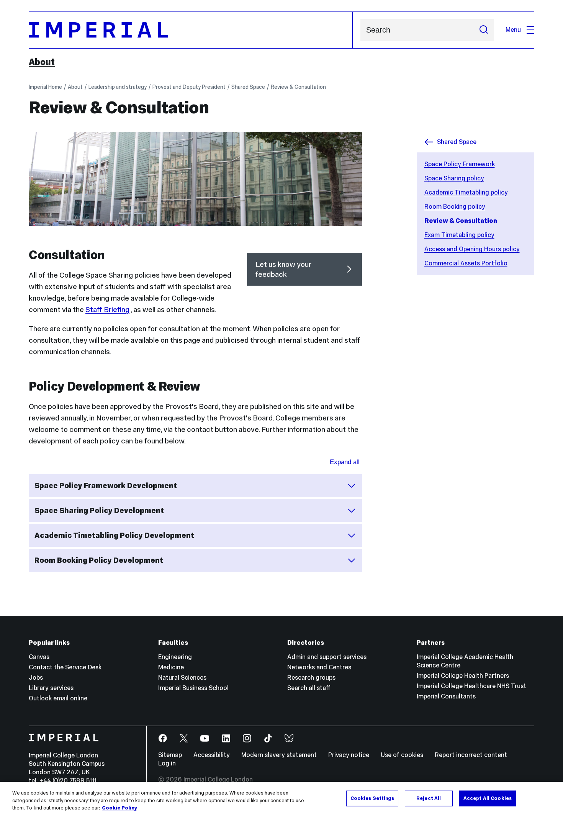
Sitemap (170, 755)
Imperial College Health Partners (463, 676)
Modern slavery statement (279, 755)
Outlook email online (58, 698)
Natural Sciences (182, 678)
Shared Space (248, 86)
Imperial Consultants (446, 696)
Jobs (36, 678)
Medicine (171, 667)
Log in (167, 763)
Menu (513, 30)
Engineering (175, 657)
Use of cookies (402, 755)
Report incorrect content (471, 755)
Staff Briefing (107, 309)
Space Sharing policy (454, 178)
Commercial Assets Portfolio (465, 263)
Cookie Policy (119, 808)
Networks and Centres (319, 667)
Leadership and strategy (117, 86)
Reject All (428, 798)
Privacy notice (348, 755)
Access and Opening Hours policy (472, 249)
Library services (51, 688)
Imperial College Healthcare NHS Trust (471, 686)
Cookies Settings (372, 798)
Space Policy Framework (459, 164)
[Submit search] (483, 30)
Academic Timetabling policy (466, 192)
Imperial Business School (193, 688)
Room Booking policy (454, 207)
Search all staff (309, 688)
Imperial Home (45, 86)
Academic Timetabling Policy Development (114, 535)
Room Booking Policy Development (98, 560)
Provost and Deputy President (189, 86)
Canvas (39, 657)
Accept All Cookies (487, 798)
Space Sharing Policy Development (99, 510)
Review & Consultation (298, 86)
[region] (281, 799)
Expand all (345, 462)
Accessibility (211, 755)
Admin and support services (327, 657)
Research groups (311, 678)
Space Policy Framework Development (105, 485)
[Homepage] (191, 30)
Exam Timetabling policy (459, 235)
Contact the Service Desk (65, 667)
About (42, 62)
